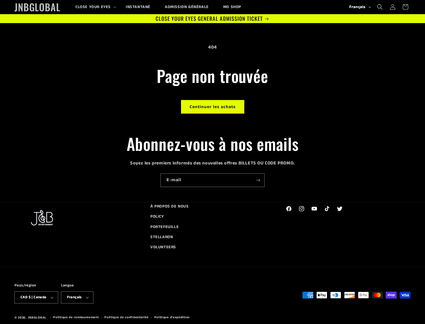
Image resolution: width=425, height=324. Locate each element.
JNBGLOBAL (37, 317)
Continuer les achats (213, 107)
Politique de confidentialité (126, 317)
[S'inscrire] (258, 180)
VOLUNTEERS (163, 247)
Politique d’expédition (172, 317)
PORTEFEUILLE (164, 227)
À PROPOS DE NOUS (169, 206)
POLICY (157, 216)
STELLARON (161, 237)
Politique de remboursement (76, 317)
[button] (93, 7)
